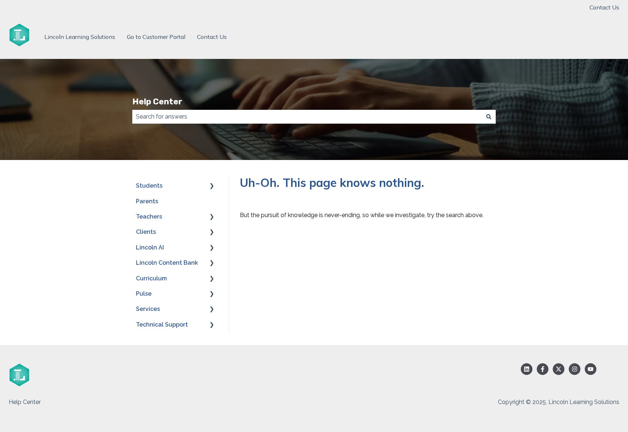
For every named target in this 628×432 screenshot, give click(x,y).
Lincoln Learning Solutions (79, 36)
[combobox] (307, 117)
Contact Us (604, 7)
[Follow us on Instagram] (574, 369)
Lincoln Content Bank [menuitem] (167, 262)
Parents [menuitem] (147, 201)
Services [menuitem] (148, 308)
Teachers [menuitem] (149, 216)
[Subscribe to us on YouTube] (590, 369)
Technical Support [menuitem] (162, 324)
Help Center (157, 101)
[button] (212, 186)
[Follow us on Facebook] (542, 369)
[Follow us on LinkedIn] (526, 369)
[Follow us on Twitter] (558, 369)
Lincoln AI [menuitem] (150, 247)
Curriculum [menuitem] (151, 278)
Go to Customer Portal (156, 36)
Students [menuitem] (149, 185)
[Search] (489, 117)
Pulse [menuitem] (144, 293)
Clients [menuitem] (146, 231)
